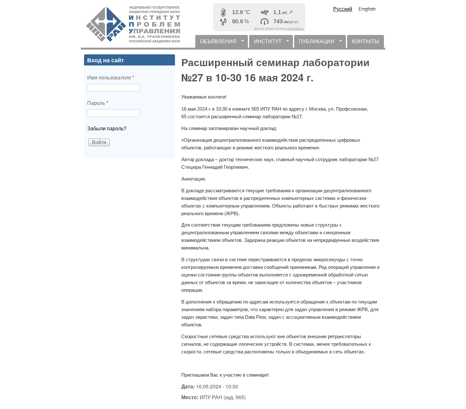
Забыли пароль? (106, 128)
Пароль (97, 102)
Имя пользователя (110, 77)
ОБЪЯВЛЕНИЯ (215, 42)
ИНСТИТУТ (265, 42)
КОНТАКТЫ (365, 41)
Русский (342, 8)
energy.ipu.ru (295, 28)
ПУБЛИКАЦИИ (314, 42)
